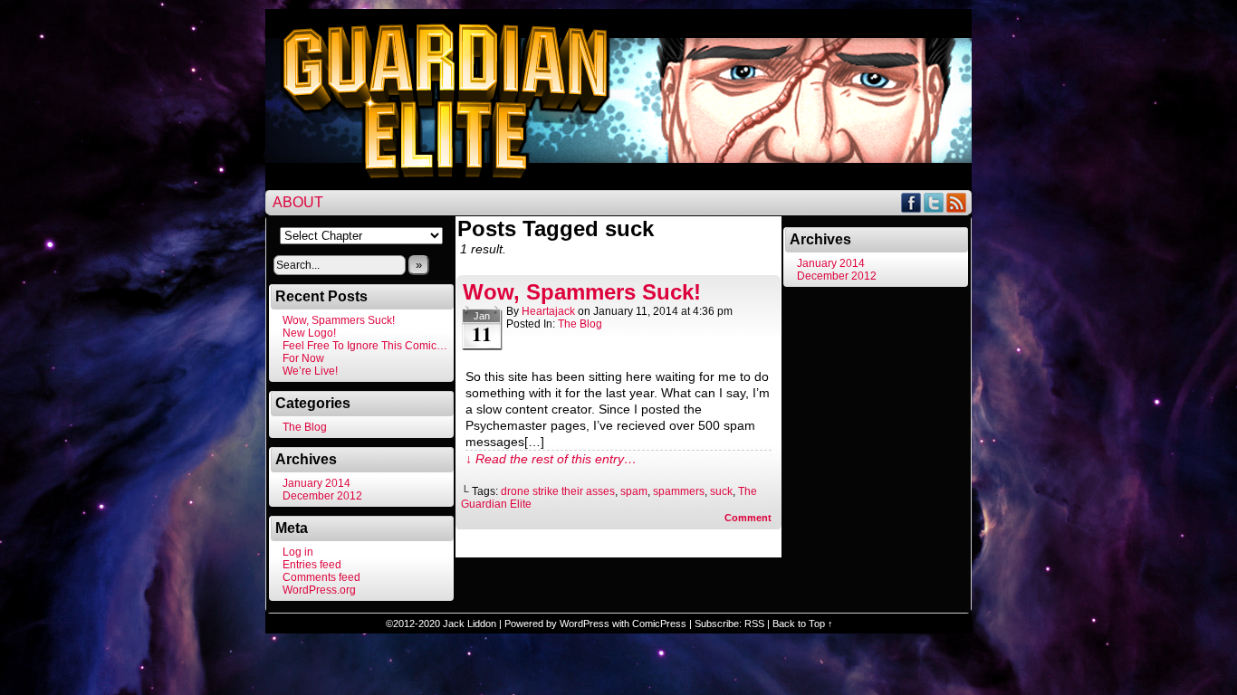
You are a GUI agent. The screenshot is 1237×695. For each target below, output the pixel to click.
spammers (679, 491)
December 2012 (322, 496)
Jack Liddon (469, 623)
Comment (749, 517)
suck (721, 491)
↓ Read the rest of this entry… (551, 459)
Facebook (911, 202)
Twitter (934, 202)
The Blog (305, 427)
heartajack (548, 311)
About (298, 202)
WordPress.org (319, 590)
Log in (298, 552)
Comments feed (321, 577)
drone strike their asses (558, 491)
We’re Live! (310, 371)
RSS (956, 202)
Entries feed (312, 564)
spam (633, 491)
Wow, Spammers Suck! (339, 320)
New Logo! (309, 333)
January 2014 (316, 483)
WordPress (584, 623)
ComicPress (659, 623)
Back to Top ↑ (802, 623)
